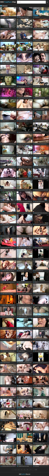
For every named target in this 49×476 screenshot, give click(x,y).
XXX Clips (8, 2)
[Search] (47, 2)
